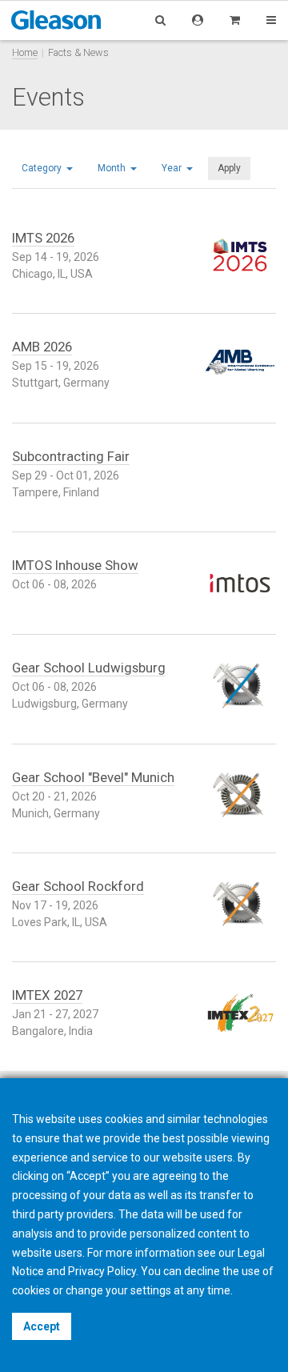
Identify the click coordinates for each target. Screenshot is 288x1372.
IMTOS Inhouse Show (75, 565)
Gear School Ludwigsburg (89, 668)
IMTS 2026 (43, 238)
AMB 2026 (42, 347)
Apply (229, 168)
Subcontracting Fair (71, 456)
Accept (41, 1326)
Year (173, 168)
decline (202, 1271)
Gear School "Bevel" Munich (93, 777)
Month (113, 168)
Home (25, 52)
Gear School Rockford (78, 886)
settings (150, 1290)
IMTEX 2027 (47, 995)
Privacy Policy (102, 1271)
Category (43, 168)
